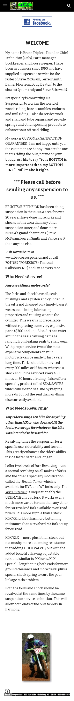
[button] (5, 5)
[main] (37, 106)
